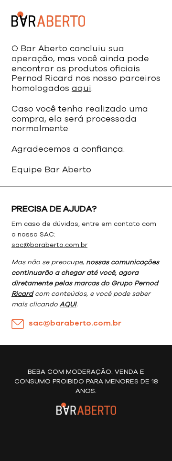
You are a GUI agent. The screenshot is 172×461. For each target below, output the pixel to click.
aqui (81, 88)
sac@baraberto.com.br (49, 245)
